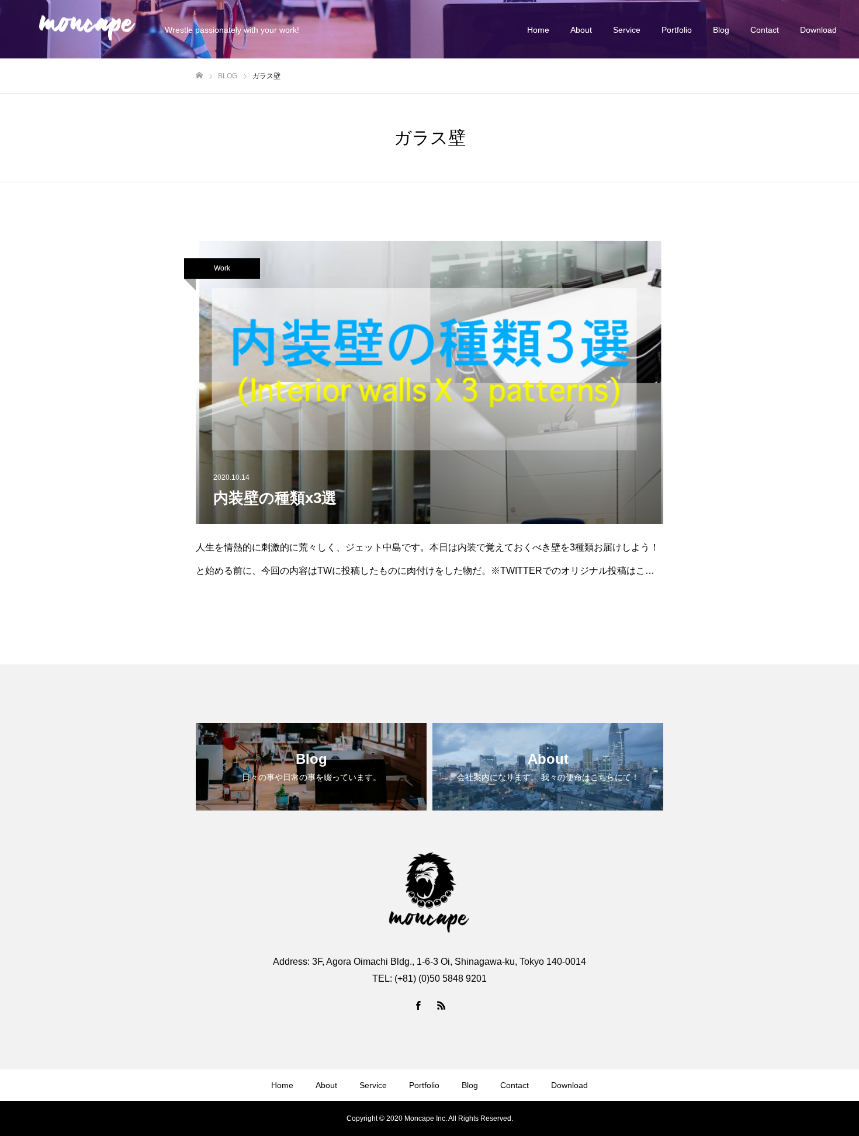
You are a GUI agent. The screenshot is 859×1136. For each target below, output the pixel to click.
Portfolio (676, 29)
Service (626, 29)
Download (818, 29)
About (581, 29)
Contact (764, 29)
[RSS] (441, 1005)
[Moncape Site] (86, 29)
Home (538, 29)
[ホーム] (199, 75)
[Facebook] (418, 1005)
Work (222, 268)
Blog (721, 29)
